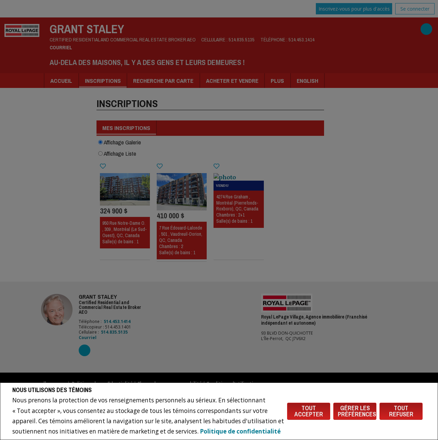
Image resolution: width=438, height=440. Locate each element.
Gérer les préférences (357, 411)
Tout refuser (401, 411)
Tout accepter (308, 411)
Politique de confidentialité (240, 431)
